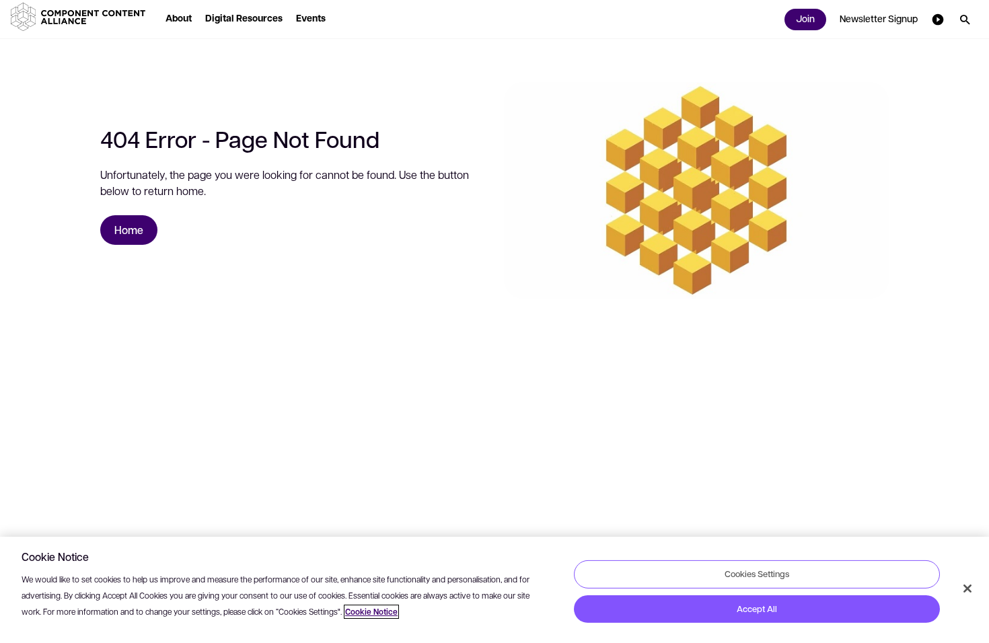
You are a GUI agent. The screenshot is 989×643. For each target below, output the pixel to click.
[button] (81, 17)
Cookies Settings (757, 574)
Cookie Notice (371, 611)
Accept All (757, 609)
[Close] (967, 588)
